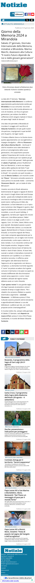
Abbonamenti (5, 570)
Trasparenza (4, 574)
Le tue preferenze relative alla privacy (19, 578)
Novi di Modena (15, 357)
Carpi (8, 390)
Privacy (3, 572)
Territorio (16, 427)
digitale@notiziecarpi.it (12, 564)
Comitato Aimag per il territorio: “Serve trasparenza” (17, 461)
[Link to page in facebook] (3, 332)
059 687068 (7, 560)
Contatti (3, 568)
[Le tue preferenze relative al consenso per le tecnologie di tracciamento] (32, 580)
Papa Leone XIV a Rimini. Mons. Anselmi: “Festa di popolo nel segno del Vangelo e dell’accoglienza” (17, 532)
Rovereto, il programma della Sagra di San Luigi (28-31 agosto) (17, 362)
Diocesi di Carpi (22, 554)
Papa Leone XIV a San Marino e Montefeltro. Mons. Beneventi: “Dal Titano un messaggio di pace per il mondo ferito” (17, 495)
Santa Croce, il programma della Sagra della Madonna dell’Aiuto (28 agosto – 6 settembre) (16, 396)
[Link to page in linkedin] (12, 332)
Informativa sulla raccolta (10, 581)
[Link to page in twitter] (8, 332)
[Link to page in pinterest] (17, 332)
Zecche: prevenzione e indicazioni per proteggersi (16, 430)
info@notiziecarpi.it (10, 562)
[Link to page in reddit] (26, 332)
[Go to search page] (27, 20)
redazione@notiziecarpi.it (9, 61)
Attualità (9, 427)
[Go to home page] (3, 20)
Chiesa (8, 357)
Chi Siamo (4, 566)
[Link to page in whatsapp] (21, 332)
